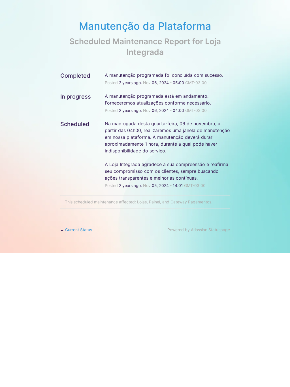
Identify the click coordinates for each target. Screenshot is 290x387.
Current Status (76, 229)
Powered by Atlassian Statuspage (198, 229)
